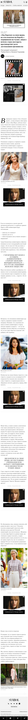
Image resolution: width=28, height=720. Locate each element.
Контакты (14, 706)
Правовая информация (23, 711)
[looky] (19, 703)
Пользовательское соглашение (6, 711)
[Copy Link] (23, 718)
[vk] (11, 703)
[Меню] (1, 2)
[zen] (16, 703)
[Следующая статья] (14, 694)
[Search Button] (24, 2)
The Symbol (7, 2)
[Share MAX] (10, 718)
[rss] (8, 703)
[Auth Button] (26, 2)
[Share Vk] (3, 718)
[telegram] (14, 703)
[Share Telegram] (16, 718)
